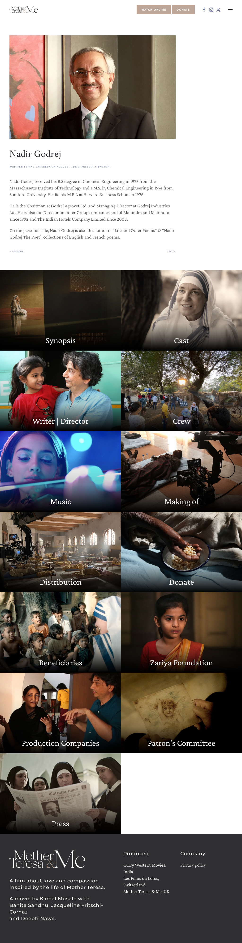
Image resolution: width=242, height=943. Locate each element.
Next (170, 251)
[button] (230, 9)
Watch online (154, 9)
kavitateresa (40, 166)
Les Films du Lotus (140, 878)
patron (104, 166)
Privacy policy (193, 865)
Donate (183, 9)
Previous (17, 251)
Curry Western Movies (144, 865)
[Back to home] (24, 9)
